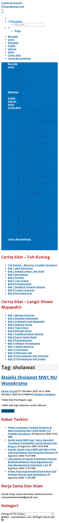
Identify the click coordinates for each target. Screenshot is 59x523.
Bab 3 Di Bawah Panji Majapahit (26, 321)
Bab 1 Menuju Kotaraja (21, 315)
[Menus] (2, 9)
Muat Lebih (8, 411)
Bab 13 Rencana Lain (20, 352)
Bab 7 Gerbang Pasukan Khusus (26, 287)
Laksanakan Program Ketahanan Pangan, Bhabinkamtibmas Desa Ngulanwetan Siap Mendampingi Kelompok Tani (32, 462)
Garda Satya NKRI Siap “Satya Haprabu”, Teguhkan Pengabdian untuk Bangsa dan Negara (32, 443)
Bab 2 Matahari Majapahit (23, 318)
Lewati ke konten (11, 2)
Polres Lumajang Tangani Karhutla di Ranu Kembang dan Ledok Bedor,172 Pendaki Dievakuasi (30, 430)
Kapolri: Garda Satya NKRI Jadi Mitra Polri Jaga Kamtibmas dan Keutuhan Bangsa (32, 451)
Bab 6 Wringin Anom (20, 330)
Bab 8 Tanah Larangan (21, 290)
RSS (19, 31)
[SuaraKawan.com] (12, 6)
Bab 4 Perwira (16, 277)
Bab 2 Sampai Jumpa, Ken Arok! (26, 271)
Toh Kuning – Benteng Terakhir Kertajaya (32, 265)
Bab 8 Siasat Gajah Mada (22, 337)
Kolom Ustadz (9, 391)
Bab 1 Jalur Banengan (20, 268)
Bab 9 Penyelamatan (20, 293)
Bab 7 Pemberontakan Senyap (25, 334)
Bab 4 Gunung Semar (20, 324)
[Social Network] (9, 28)
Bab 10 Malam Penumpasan (24, 343)
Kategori (6, 513)
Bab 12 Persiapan (18, 349)
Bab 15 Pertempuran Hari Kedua (26, 359)
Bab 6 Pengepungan (19, 283)
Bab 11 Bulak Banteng (21, 346)
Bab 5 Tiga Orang (18, 280)
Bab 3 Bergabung (18, 274)
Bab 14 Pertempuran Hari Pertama (28, 356)
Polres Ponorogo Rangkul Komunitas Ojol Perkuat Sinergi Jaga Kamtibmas (32, 473)
